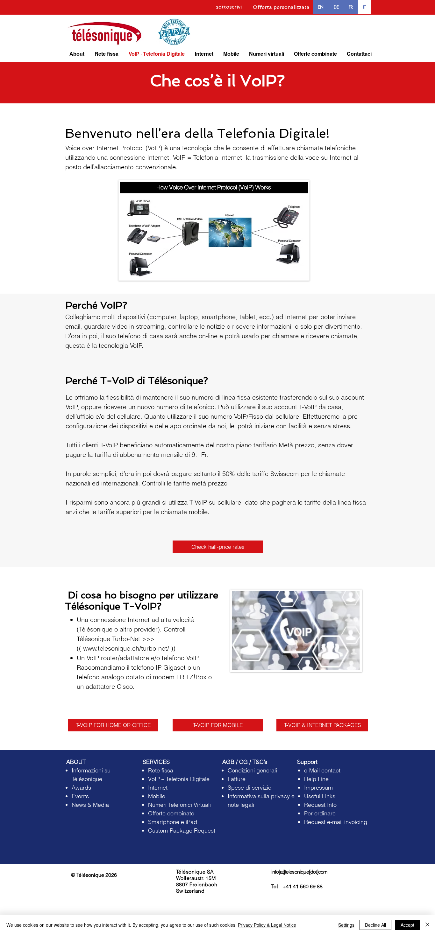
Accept (407, 925)
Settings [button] (346, 925)
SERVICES (156, 761)
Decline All (375, 925)
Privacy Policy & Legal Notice (267, 925)
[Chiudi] (427, 925)
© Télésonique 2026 (94, 875)
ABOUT (76, 761)
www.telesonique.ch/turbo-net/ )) (129, 648)
